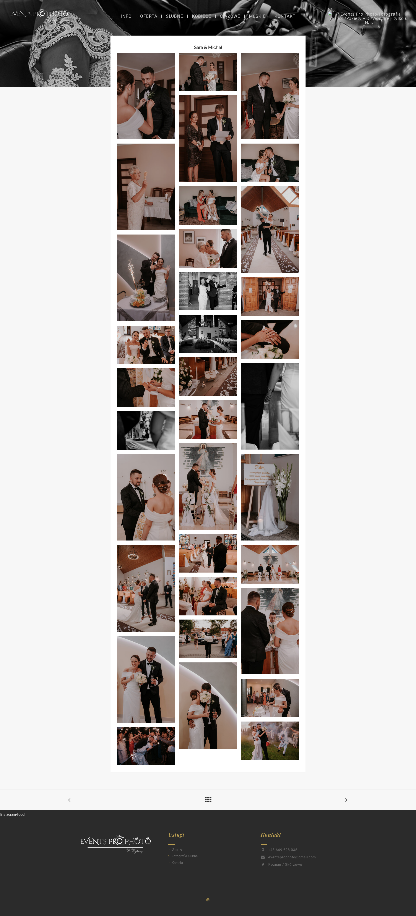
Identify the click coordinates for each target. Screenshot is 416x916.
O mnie (177, 849)
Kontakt (177, 863)
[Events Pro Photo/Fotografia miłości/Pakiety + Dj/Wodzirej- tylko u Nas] (369, 18)
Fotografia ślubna (185, 856)
